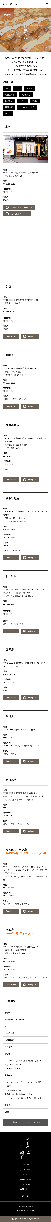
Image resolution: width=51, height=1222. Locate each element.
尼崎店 (29, 89)
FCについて (25, 1184)
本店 (7, 89)
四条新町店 (26, 95)
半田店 (35, 101)
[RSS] (27, 1196)
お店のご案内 (25, 1169)
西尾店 (22, 101)
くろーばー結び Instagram (20, 207)
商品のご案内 (25, 1179)
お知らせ (25, 1165)
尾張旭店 (9, 107)
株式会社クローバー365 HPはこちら (26, 1122)
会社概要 (25, 1174)
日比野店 (9, 101)
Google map (11, 336)
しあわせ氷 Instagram (19, 214)
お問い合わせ (25, 1189)
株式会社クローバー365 (25, 1211)
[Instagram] (23, 1196)
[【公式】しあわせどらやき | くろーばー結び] (25, 1148)
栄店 (18, 89)
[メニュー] (47, 4)
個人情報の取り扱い (25, 1206)
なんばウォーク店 (27, 107)
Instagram (31, 336)
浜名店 (8, 113)
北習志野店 (9, 95)
